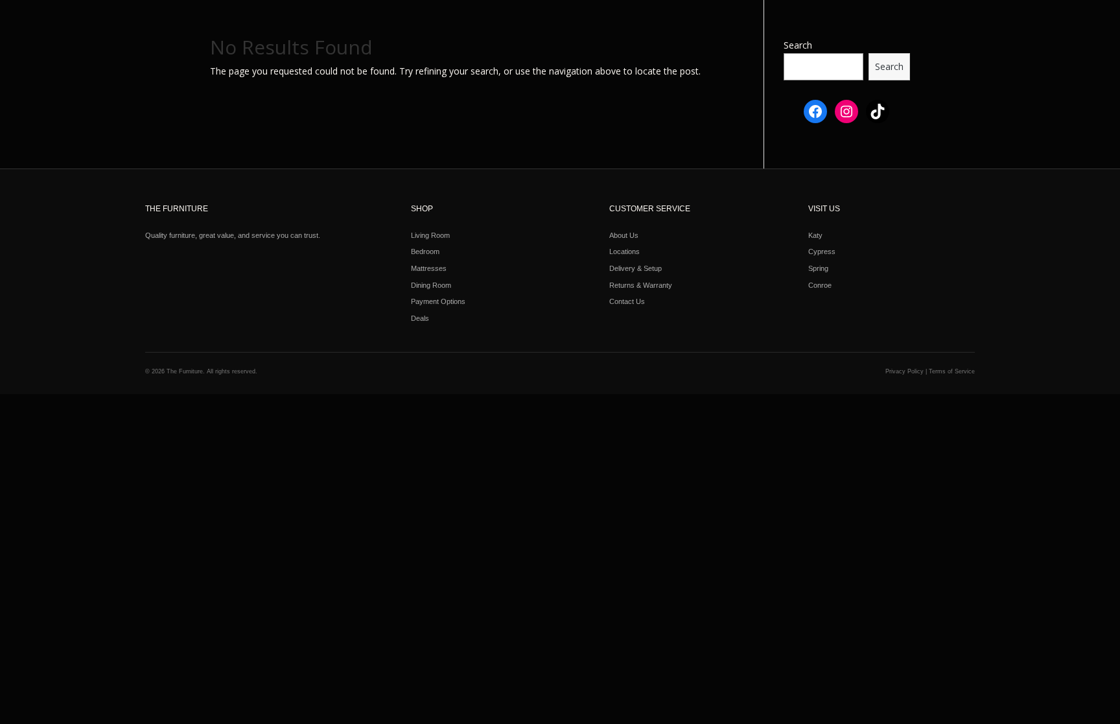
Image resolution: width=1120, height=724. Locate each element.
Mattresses (429, 268)
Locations (624, 251)
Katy (815, 235)
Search (798, 45)
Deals (420, 318)
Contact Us (627, 301)
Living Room (430, 235)
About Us (623, 235)
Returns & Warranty (640, 285)
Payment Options (438, 301)
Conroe (820, 285)
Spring (818, 268)
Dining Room (431, 285)
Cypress (821, 251)
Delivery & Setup (635, 268)
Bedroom (425, 251)
